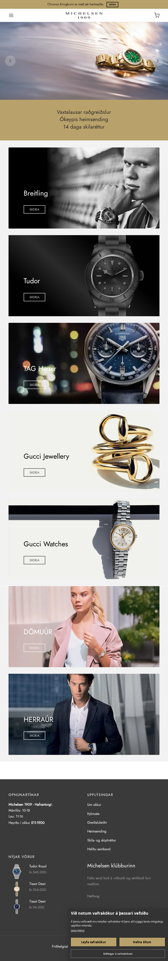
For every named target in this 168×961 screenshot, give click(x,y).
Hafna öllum (142, 942)
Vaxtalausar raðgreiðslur (84, 112)
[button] (34, 209)
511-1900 (38, 822)
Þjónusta (93, 813)
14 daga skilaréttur (84, 127)
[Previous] (10, 61)
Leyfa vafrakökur (93, 942)
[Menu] (11, 15)
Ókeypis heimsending (84, 119)
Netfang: (93, 896)
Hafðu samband (98, 849)
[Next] (157, 61)
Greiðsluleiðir (97, 822)
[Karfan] (156, 15)
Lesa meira (77, 930)
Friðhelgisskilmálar (65, 946)
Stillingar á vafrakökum (118, 953)
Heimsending (96, 831)
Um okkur (94, 804)
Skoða (112, 4)
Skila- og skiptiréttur (101, 840)
